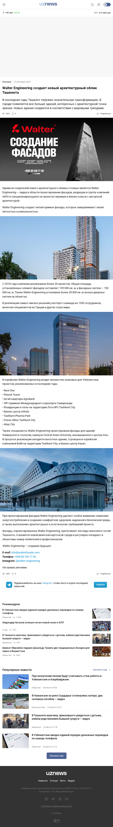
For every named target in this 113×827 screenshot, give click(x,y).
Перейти (100, 584)
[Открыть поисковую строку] (92, 4)
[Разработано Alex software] (56, 821)
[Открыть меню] (4, 4)
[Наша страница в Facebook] (60, 799)
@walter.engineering (28, 560)
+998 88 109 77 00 (25, 556)
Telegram (47, 583)
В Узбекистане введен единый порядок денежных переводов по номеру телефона (70, 736)
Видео (71, 780)
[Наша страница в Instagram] (46, 799)
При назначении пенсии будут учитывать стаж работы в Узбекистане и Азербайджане (67, 677)
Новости (43, 780)
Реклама (6, 82)
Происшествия (38, 707)
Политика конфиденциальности (56, 806)
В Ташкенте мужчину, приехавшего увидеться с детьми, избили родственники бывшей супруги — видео (67, 717)
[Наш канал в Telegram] (53, 799)
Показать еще (57, 756)
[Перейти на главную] (48, 4)
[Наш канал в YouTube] (66, 799)
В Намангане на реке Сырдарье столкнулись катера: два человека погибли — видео (67, 697)
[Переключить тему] (107, 4)
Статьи (54, 780)
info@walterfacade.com (25, 552)
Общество (36, 688)
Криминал (36, 727)
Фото (63, 780)
